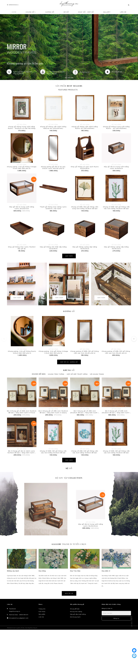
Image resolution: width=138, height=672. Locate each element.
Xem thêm (69, 256)
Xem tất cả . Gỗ (69, 362)
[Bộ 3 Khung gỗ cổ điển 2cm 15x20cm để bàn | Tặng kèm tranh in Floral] (21, 397)
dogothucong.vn (14, 611)
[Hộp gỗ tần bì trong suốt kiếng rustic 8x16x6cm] (116, 152)
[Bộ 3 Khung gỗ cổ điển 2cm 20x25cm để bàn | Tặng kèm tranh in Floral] (85, 397)
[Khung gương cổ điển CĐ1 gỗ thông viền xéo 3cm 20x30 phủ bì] (85, 335)
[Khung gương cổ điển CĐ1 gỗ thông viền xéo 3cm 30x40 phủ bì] (116, 335)
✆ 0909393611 (13, 5)
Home (14, 12)
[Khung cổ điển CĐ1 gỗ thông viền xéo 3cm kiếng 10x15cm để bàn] (53, 437)
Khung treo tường (76, 611)
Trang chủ (42, 609)
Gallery (107, 12)
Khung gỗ (30, 12)
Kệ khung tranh (75, 617)
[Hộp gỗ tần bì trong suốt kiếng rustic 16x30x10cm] (45, 509)
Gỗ (69, 311)
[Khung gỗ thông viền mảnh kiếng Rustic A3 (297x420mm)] (85, 112)
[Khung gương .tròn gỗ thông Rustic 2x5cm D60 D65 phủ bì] (22, 335)
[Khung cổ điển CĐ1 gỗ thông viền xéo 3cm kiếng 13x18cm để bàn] (85, 437)
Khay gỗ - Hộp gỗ (86, 12)
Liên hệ (123, 12)
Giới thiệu (42, 611)
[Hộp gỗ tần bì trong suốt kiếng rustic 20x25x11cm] (21, 192)
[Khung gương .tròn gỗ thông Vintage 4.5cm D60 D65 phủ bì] (21, 152)
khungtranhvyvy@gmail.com (18, 618)
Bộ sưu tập (68, 478)
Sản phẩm (69, 86)
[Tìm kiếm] (128, 5)
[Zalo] (134, 656)
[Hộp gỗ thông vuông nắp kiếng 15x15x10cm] (85, 232)
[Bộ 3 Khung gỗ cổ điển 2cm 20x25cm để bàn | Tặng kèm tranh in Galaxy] (116, 397)
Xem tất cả (69, 593)
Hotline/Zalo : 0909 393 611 (18, 614)
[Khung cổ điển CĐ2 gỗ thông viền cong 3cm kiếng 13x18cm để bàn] (85, 192)
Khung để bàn (75, 609)
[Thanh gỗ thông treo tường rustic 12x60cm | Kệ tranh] (53, 192)
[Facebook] (134, 650)
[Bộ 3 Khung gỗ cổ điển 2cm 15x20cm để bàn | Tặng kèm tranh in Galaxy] (53, 397)
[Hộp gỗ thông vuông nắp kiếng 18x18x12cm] (116, 232)
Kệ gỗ (66, 12)
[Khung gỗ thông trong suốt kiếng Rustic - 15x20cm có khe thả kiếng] (21, 112)
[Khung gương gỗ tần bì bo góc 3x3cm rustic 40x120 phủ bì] (53, 152)
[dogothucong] (69, 3)
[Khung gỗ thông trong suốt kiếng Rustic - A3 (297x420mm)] (116, 112)
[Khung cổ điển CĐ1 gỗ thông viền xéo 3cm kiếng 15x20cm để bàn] (116, 192)
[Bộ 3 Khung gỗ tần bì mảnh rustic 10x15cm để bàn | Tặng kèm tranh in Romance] (21, 437)
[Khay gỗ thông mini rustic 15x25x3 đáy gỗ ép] (21, 232)
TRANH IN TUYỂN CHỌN (69, 544)
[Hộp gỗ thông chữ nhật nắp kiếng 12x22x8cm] (53, 232)
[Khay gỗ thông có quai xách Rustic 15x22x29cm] (85, 152)
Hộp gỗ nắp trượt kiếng (78, 614)
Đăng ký (116, 618)
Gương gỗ (49, 12)
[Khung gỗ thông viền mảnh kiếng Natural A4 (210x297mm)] (53, 112)
